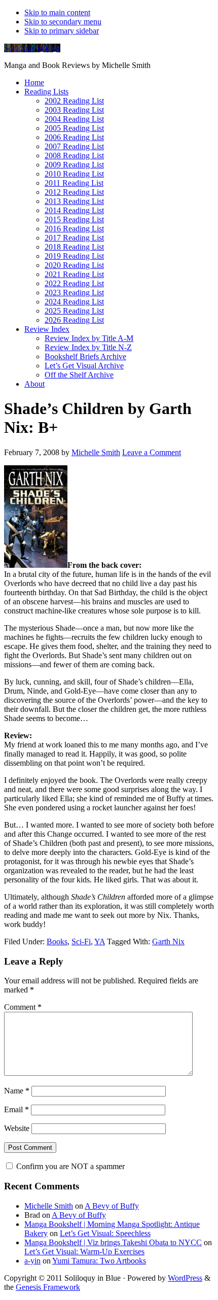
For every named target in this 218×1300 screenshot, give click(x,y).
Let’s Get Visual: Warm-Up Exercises (84, 1251)
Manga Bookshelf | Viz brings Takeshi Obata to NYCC (113, 1242)
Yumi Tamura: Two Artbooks (99, 1260)
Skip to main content (57, 12)
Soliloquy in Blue (32, 48)
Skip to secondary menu (62, 21)
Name (16, 1090)
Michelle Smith (48, 1206)
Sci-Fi (81, 941)
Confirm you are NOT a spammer (69, 1166)
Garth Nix (168, 941)
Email (16, 1109)
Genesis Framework (48, 1287)
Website (16, 1128)
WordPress (185, 1278)
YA (99, 941)
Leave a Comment (151, 452)
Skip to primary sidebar (61, 30)
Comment (23, 1007)
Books (57, 941)
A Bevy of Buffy (112, 1206)
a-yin (32, 1260)
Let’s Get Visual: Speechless (105, 1233)
